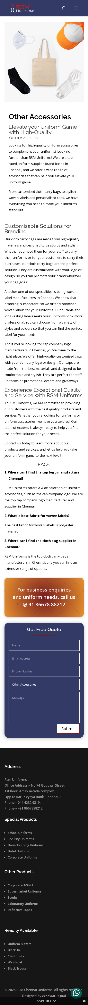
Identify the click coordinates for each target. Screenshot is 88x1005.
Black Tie (14, 950)
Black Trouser (18, 968)
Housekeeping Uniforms (25, 845)
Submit (68, 728)
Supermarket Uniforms (25, 891)
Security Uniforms (21, 839)
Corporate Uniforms (22, 857)
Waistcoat (15, 962)
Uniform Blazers (19, 944)
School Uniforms (20, 833)
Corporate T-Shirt (20, 885)
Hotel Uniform (18, 851)
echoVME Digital (54, 996)
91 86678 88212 (46, 604)
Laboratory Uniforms (23, 904)
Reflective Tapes (20, 910)
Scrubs (12, 897)
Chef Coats (16, 956)
